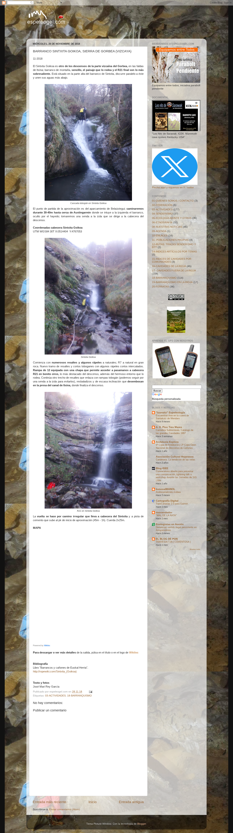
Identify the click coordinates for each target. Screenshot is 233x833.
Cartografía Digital (167, 500)
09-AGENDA (159, 231)
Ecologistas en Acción (170, 524)
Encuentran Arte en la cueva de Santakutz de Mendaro (172, 417)
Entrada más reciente (49, 802)
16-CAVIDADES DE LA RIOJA (169, 266)
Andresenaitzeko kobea (168, 492)
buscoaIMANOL (165, 489)
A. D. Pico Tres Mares (169, 427)
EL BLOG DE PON (167, 539)
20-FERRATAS (160, 286)
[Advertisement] (72, 32)
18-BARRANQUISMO (79, 695)
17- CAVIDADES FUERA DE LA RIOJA (174, 270)
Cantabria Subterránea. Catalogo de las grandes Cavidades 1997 (174, 432)
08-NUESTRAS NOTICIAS (167, 226)
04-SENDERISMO (162, 213)
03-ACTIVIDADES (55, 695)
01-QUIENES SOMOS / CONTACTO (173, 200)
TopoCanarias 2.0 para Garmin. (172, 503)
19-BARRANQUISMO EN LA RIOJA (172, 282)
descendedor (164, 512)
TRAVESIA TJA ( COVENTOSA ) (173, 541)
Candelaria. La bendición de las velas (175, 459)
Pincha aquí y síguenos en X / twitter (173, 187)
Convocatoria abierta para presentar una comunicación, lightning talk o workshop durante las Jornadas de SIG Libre (176, 476)
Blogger (141, 823)
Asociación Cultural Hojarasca (174, 456)
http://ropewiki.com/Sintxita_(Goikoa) (55, 671)
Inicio (92, 802)
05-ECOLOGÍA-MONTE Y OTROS (171, 218)
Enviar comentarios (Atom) (64, 809)
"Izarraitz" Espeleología (170, 412)
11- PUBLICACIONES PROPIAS (170, 240)
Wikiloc (47, 645)
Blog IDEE (162, 468)
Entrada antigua (131, 802)
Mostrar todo (195, 549)
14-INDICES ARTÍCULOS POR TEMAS (174, 251)
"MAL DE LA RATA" (166, 515)
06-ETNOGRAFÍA (162, 222)
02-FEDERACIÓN (162, 205)
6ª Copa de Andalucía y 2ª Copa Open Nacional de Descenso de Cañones (176, 446)
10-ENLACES (159, 235)
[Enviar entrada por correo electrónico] (90, 691)
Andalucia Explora (167, 442)
